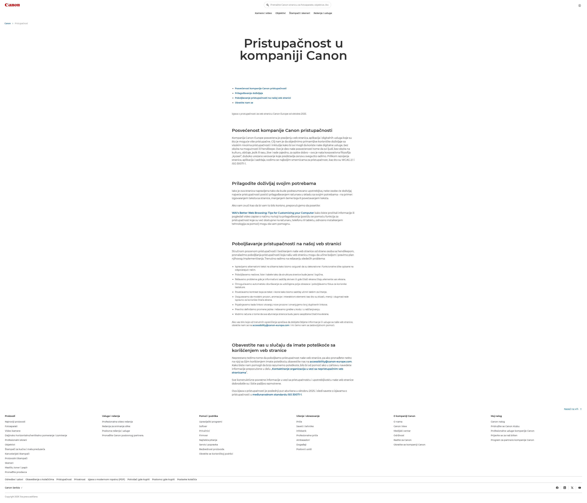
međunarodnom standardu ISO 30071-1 (277, 394)
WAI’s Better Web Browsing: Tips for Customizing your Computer (273, 212)
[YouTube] (579, 487)
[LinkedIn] (564, 487)
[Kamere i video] (273, 13)
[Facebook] (557, 487)
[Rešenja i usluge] (333, 13)
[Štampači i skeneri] (311, 13)
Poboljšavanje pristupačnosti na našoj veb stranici (263, 98)
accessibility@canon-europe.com (271, 325)
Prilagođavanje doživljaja (249, 93)
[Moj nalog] (579, 5)
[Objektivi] (287, 13)
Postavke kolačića (187, 479)
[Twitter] (572, 487)
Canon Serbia (12, 487)
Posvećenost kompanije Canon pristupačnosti (260, 88)
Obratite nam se (244, 102)
